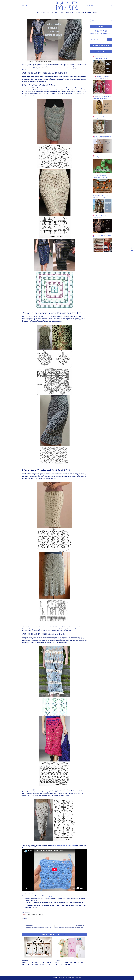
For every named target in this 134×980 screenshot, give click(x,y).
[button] (23, 950)
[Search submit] (109, 5)
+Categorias (80, 12)
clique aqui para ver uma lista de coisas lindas (58, 896)
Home (38, 12)
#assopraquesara (70, 12)
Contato (94, 12)
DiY (53, 12)
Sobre (89, 12)
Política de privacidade (64, 978)
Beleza (48, 12)
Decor (56, 12)
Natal (61, 12)
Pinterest (30, 893)
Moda (43, 12)
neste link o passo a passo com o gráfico (64, 845)
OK (109, 40)
